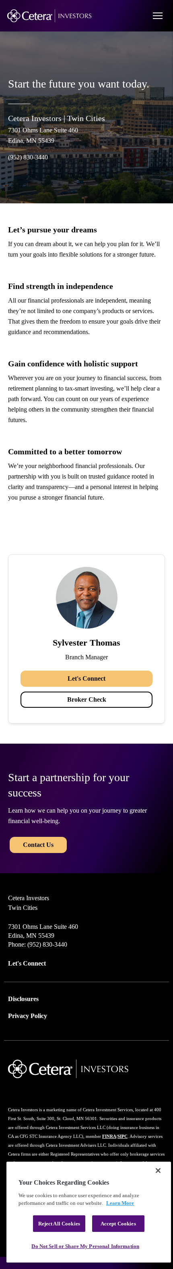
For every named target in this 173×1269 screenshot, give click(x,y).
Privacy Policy (27, 1015)
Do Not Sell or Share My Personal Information (85, 1246)
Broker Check (86, 699)
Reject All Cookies (59, 1224)
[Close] (158, 1170)
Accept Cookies (118, 1224)
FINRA (109, 1136)
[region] (88, 1212)
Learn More (120, 1203)
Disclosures (23, 998)
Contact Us (38, 844)
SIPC (122, 1136)
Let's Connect (86, 678)
